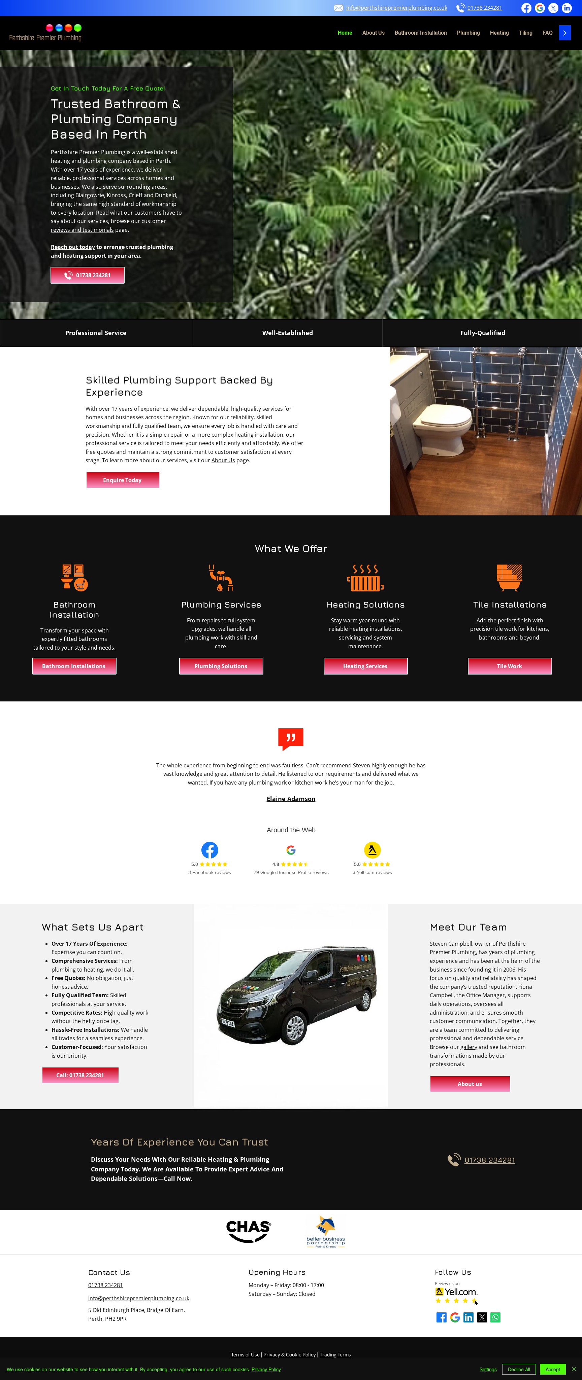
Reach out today (73, 247)
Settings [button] (488, 1369)
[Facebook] (526, 8)
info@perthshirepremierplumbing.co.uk (138, 1298)
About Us (223, 460)
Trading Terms (335, 1354)
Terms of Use (245, 1354)
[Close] (574, 1369)
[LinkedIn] (567, 8)
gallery (468, 1047)
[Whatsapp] (495, 1317)
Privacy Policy (266, 1369)
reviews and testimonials (82, 229)
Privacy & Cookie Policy (289, 1354)
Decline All (519, 1369)
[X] (553, 8)
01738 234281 (105, 1285)
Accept (553, 1369)
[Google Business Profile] (540, 8)
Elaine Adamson (291, 799)
